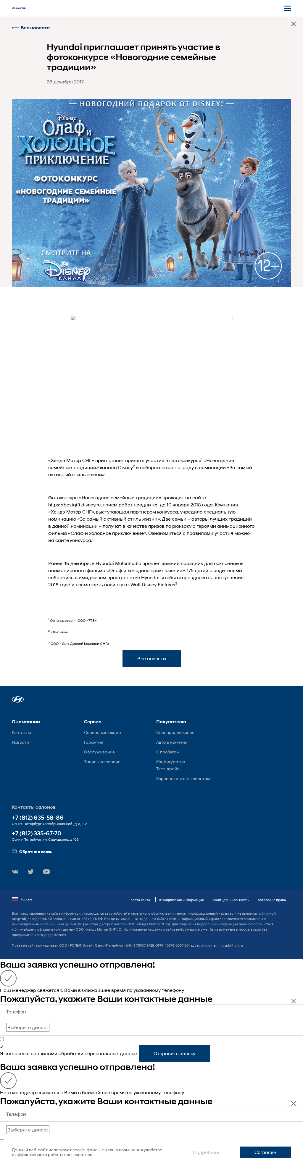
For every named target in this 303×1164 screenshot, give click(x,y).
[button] (18, 699)
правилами (44, 1053)
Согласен (265, 1152)
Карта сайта (140, 899)
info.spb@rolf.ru (230, 945)
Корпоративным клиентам (183, 778)
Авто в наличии (172, 742)
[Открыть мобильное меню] (287, 8)
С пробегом (168, 751)
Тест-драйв (168, 768)
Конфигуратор (170, 761)
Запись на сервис (102, 761)
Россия (26, 899)
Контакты (21, 732)
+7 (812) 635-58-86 (38, 817)
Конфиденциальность (231, 899)
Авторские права (272, 899)
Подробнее (206, 1152)
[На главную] (19, 8)
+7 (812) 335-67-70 (36, 833)
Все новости (35, 27)
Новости (20, 742)
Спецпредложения (175, 732)
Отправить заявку (174, 1053)
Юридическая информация (181, 899)
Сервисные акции (102, 732)
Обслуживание (99, 751)
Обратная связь (35, 851)
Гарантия (93, 742)
